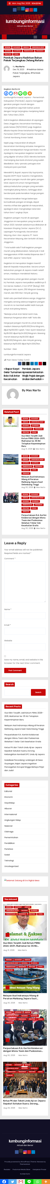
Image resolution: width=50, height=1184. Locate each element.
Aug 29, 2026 (10, 1108)
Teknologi (26, 473)
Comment (10, 558)
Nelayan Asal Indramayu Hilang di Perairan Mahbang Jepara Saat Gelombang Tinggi (20, 998)
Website (8, 640)
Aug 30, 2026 (27, 487)
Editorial (8, 791)
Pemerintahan (28, 51)
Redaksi (7, 1169)
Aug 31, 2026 (26, 449)
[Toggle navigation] (35, 37)
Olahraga (17, 51)
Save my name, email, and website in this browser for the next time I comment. (23, 661)
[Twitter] (11, 93)
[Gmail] (15, 93)
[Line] (20, 93)
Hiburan (26, 47)
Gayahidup (16, 47)
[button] (40, 36)
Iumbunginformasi (25, 21)
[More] (30, 93)
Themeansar (25, 1164)
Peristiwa (8, 54)
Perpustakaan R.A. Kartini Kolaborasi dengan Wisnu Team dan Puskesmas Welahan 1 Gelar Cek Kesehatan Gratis (33, 520)
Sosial (16, 54)
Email (7, 625)
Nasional (8, 51)
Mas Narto (20, 67)
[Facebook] (6, 93)
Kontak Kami (25, 1174)
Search (10, 684)
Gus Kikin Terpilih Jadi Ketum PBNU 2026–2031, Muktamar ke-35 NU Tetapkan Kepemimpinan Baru (33, 441)
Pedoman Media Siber (21, 1169)
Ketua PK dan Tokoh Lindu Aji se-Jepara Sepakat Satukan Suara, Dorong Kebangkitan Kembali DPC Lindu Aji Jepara (24, 751)
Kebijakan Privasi (39, 1169)
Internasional (10, 814)
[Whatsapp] (25, 93)
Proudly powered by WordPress (17, 1162)
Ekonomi (7, 47)
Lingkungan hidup (38, 47)
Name (7, 609)
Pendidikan (40, 51)
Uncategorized (11, 866)
